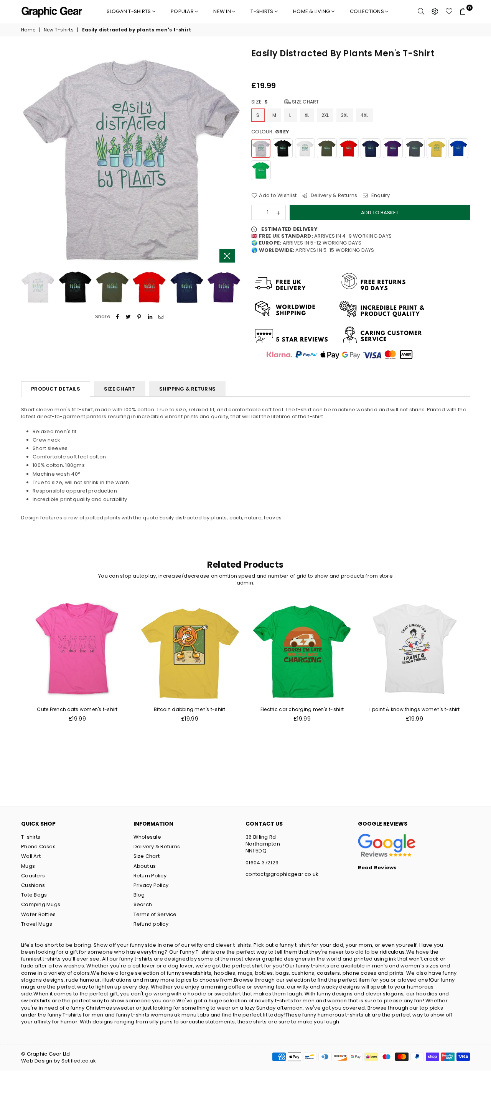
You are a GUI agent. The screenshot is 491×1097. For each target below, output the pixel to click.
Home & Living (312, 11)
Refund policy (150, 924)
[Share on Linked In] (150, 316)
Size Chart (305, 102)
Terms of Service (155, 914)
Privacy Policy (151, 885)
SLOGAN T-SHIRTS (129, 11)
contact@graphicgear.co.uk (282, 874)
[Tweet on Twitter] (129, 316)
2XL (325, 115)
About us (144, 866)
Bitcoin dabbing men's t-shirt (190, 709)
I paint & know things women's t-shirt (414, 709)
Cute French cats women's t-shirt (77, 709)
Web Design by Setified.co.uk (58, 1060)
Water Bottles (38, 914)
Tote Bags (34, 894)
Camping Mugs (40, 904)
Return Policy (149, 875)
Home (28, 30)
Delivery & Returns (333, 195)
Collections (367, 11)
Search (142, 904)
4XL (365, 115)
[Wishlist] (449, 11)
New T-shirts (59, 30)
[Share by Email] (161, 316)
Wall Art (31, 856)
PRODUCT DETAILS (55, 388)
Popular (183, 11)
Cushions (33, 885)
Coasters (33, 875)
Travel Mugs (36, 924)
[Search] (421, 11)
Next (233, 157)
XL (307, 115)
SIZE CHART (119, 388)
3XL (345, 115)
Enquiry (380, 195)
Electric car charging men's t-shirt (302, 709)
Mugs (28, 866)
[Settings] (435, 11)
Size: (285, 102)
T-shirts (262, 11)
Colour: (270, 131)
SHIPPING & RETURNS (187, 388)
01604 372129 (262, 862)
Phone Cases (38, 846)
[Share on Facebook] (117, 316)
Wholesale (147, 837)
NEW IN (222, 11)
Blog (139, 894)
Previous (28, 157)
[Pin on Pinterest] (139, 316)
